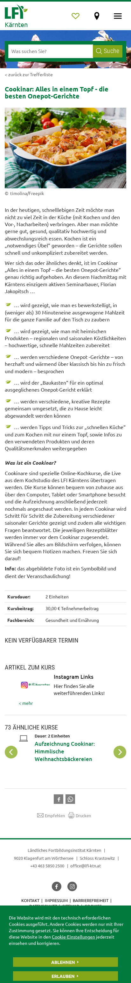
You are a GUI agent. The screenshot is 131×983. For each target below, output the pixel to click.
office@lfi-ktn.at (85, 865)
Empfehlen (55, 815)
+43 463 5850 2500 (47, 865)
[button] (60, 798)
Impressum (56, 900)
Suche (111, 51)
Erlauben (63, 976)
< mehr (62, 690)
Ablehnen (63, 962)
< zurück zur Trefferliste (29, 74)
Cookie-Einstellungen (73, 936)
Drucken (83, 815)
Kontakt (30, 900)
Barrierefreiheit (90, 900)
